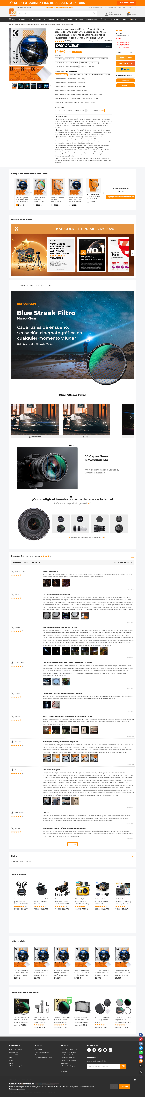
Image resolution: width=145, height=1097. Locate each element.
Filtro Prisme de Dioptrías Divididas (67, 98)
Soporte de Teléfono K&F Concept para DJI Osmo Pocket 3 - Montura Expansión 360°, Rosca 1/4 (41, 1020)
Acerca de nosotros (15, 1049)
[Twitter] (100, 1050)
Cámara (60, 19)
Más (124, 19)
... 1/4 (73, 844)
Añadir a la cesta (125, 58)
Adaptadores (91, 19)
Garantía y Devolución (68, 1057)
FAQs (50, 285)
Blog (10, 1057)
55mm (63, 110)
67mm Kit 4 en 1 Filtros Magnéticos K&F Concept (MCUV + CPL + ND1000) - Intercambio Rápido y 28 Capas (123, 1020)
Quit (114, 1086)
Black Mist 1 (59, 59)
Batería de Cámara (75, 19)
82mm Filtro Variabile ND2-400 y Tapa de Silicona (102, 1020)
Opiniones (71, 41)
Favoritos (125, 80)
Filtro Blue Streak (61, 75)
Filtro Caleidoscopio (76, 75)
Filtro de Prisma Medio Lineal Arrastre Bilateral (71, 90)
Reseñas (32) (41, 285)
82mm (102, 110)
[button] (14, 417)
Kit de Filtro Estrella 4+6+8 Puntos (67, 102)
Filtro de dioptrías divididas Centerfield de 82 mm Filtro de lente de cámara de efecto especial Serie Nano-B (57, 200)
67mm (82, 110)
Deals (133, 19)
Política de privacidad (68, 1052)
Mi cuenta (38, 1049)
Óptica (103, 19)
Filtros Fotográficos (37, 19)
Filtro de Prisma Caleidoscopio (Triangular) (70, 86)
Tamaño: (60, 107)
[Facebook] (89, 1050)
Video (11, 1060)
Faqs (36, 1055)
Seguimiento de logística (43, 1057)
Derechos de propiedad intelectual (69, 1062)
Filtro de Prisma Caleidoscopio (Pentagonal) (70, 82)
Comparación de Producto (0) (114, 7)
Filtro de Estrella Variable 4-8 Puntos (97, 75)
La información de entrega (70, 1055)
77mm (95, 110)
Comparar (125, 85)
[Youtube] (105, 1050)
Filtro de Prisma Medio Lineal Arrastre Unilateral (71, 94)
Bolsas (51, 19)
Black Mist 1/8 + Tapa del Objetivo (66, 66)
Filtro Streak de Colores (90, 98)
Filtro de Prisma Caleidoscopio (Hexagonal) (70, 78)
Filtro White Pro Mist (87, 66)
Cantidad (119, 52)
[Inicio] (12, 12)
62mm (76, 110)
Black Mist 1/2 (69, 59)
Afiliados (64, 1071)
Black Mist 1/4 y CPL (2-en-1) (89, 63)
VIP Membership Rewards (18, 1066)
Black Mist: (58, 55)
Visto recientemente (95, 7)
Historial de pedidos (42, 1052)
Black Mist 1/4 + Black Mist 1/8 (97, 59)
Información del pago (68, 1066)
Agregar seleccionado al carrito (121, 197)
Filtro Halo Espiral (96, 94)
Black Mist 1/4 (80, 59)
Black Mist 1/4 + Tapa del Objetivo (66, 63)
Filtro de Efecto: (66, 71)
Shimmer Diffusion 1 (87, 102)
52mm (57, 110)
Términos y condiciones (69, 1049)
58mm (70, 110)
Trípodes (21, 19)
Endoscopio (114, 19)
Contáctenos (13, 1052)
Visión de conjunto (26, 285)
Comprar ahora (125, 63)
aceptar (125, 1086)
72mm (89, 110)
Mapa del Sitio (14, 1055)
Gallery (11, 1063)
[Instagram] (94, 1050)
